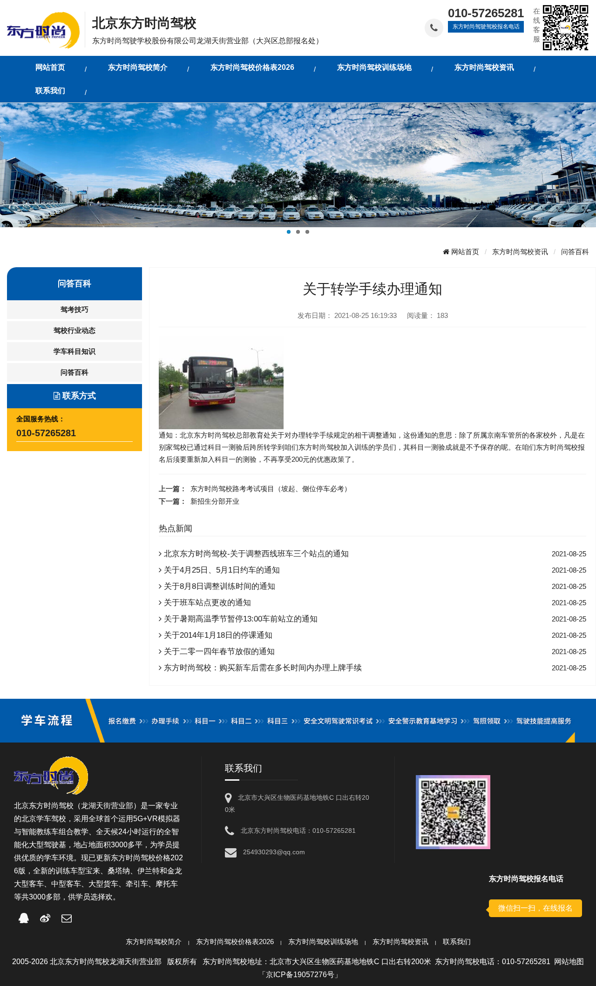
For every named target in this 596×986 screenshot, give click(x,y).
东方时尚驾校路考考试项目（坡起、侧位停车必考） (270, 489)
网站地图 (569, 962)
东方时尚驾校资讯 (520, 252)
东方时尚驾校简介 (154, 941)
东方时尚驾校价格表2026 (235, 941)
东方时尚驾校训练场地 (323, 941)
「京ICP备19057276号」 (300, 975)
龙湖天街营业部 (107, 806)
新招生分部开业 (214, 501)
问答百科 (575, 252)
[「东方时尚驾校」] (46, 30)
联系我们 (457, 941)
